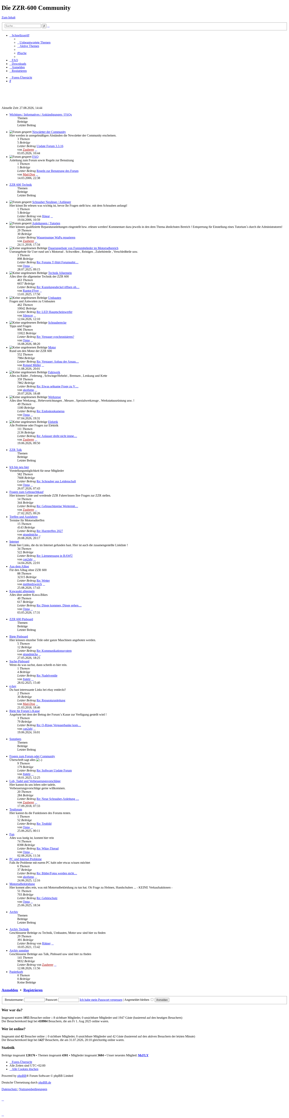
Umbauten (54, 297)
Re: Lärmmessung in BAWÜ (55, 555)
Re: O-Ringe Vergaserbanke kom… (59, 725)
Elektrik (53, 421)
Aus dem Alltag (19, 566)
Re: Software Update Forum (54, 770)
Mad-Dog (29, 174)
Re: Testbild (44, 823)
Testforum (15, 809)
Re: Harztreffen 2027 (50, 531)
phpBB (21, 1075)
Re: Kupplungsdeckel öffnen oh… (58, 287)
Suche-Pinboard (19, 661)
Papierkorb (16, 971)
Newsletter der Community (49, 132)
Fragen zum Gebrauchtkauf (26, 492)
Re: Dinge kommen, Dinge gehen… (59, 605)
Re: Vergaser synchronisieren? (55, 336)
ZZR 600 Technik (20, 184)
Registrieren (33, 990)
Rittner (46, 943)
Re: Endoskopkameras (50, 411)
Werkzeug (54, 397)
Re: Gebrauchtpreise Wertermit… (57, 506)
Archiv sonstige (19, 950)
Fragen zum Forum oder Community (32, 756)
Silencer (28, 315)
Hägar (46, 216)
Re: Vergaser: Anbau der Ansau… (58, 361)
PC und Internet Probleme (25, 859)
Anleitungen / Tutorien (46, 223)
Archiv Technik (19, 929)
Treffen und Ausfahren (23, 516)
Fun (11, 834)
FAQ (35, 156)
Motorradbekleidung (22, 884)
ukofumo (28, 390)
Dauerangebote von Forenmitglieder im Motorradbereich (83, 248)
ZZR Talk (15, 449)
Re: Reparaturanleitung (51, 700)
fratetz (26, 679)
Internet (14, 541)
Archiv (13, 912)
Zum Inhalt (8, 17)
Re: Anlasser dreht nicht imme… (57, 436)
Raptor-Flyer (31, 290)
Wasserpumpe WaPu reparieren (56, 237)
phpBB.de (44, 1082)
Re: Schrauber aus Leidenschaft (56, 481)
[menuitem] (34, 42)
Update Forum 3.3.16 (50, 146)
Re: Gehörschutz (47, 898)
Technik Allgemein (60, 273)
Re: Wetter (43, 580)
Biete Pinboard (18, 636)
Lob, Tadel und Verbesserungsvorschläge (35, 781)
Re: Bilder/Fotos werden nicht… (57, 873)
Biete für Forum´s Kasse (24, 711)
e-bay (12, 686)
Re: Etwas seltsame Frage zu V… (57, 386)
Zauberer (28, 149)
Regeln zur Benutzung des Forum (57, 171)
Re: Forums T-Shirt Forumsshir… (57, 262)
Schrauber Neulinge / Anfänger (51, 202)
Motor (52, 347)
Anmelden (10, 990)
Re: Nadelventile (47, 675)
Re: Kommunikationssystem (54, 650)
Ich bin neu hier (19, 467)
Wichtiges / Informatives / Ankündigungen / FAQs (40, 114)
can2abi (27, 559)
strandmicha (30, 534)
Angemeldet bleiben (137, 999)
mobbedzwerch (32, 584)
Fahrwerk (54, 372)
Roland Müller (32, 365)
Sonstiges (15, 739)
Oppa (26, 265)
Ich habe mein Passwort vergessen (101, 999)
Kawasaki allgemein (22, 591)
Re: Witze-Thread (48, 848)
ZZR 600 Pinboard (21, 619)
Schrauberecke (57, 322)
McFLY (143, 1055)
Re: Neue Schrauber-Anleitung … (58, 798)
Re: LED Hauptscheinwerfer (54, 312)
